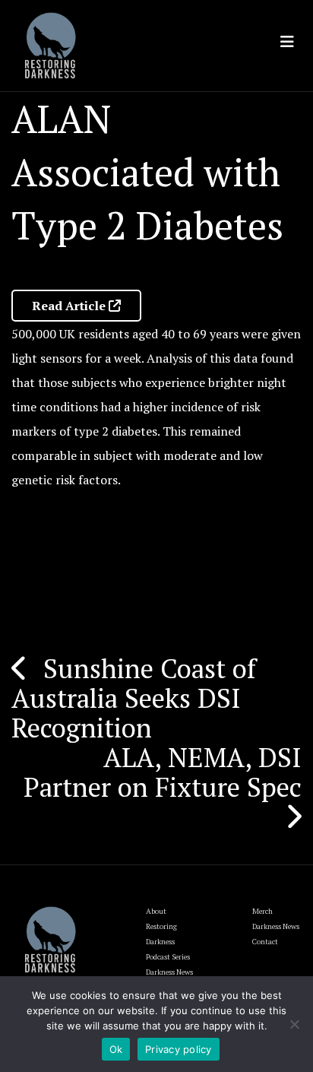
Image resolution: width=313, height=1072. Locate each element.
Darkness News (275, 926)
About (156, 911)
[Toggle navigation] (287, 42)
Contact (265, 942)
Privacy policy (178, 1049)
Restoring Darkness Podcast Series (168, 941)
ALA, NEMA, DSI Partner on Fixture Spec (163, 772)
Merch (262, 911)
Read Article (70, 305)
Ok (116, 1049)
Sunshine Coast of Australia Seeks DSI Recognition (133, 698)
